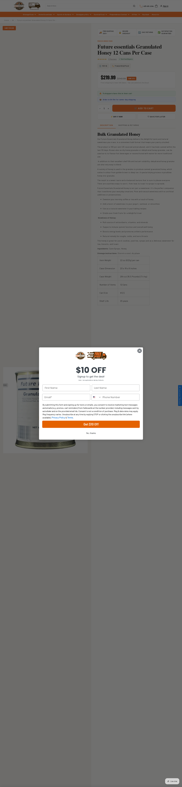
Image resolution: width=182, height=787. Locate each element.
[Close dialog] (139, 350)
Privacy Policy (58, 418)
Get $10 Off (91, 424)
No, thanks (91, 433)
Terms (70, 418)
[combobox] (96, 397)
